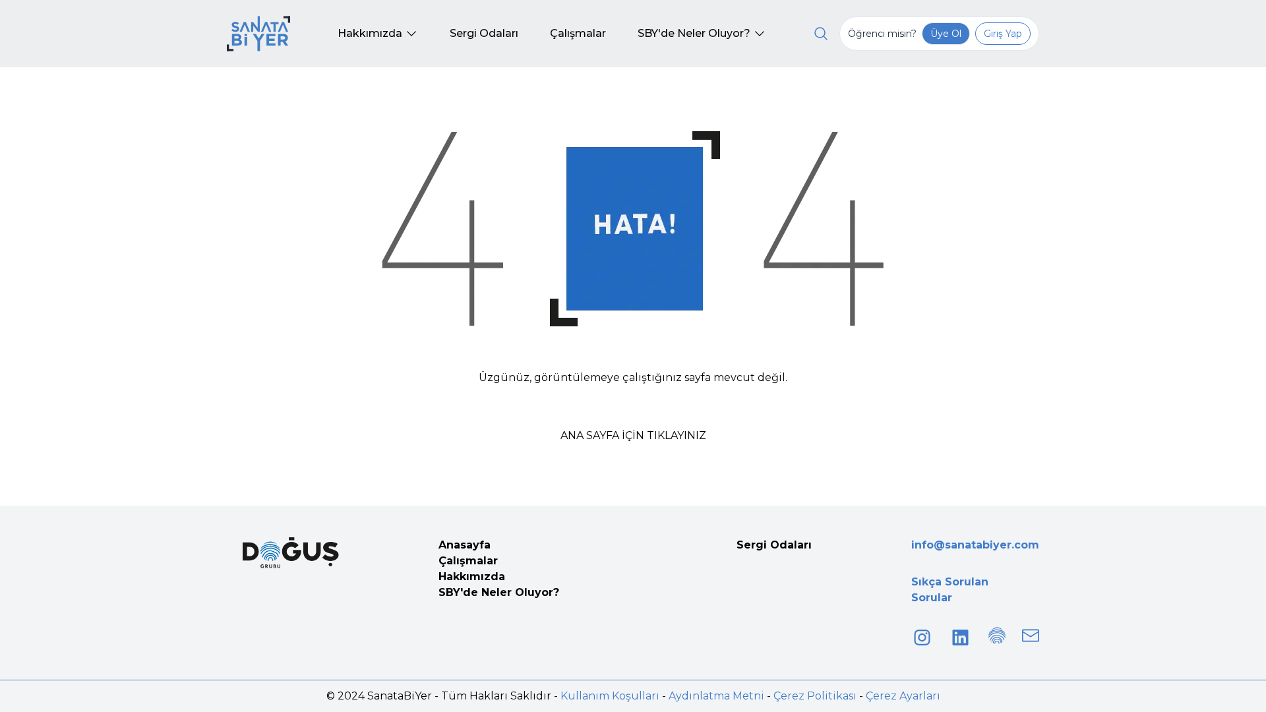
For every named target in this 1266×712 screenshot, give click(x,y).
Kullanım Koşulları (609, 696)
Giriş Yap (1003, 34)
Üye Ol (945, 34)
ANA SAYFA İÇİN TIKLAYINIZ (633, 435)
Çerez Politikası (815, 696)
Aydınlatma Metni (716, 696)
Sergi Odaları (774, 545)
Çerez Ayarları (903, 696)
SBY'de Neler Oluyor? (498, 592)
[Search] (821, 34)
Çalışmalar (468, 560)
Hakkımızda (471, 576)
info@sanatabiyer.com (975, 545)
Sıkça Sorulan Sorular (949, 590)
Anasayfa (464, 545)
